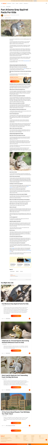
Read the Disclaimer (13, 279)
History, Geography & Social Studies (10, 425)
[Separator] (46, 440)
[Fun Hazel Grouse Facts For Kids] (13, 260)
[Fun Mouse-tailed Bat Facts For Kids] (27, 260)
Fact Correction (29, 279)
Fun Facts (13, 3)
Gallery (4, 35)
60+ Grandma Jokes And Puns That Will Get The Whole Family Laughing (22, 0)
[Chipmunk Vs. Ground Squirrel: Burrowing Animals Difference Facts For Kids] (16, 330)
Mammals (17, 271)
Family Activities (9, 3)
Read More (35, 0)
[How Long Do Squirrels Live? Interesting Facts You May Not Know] (16, 364)
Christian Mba (5, 344)
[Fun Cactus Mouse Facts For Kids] (20, 260)
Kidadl (1, 6)
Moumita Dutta (12, 275)
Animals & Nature (12, 271)
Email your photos (15, 81)
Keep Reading (17, 350)
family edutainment (25, 440)
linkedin (32, 440)
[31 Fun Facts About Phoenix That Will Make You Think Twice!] (16, 401)
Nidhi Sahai (4, 305)
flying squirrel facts (26, 60)
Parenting (17, 3)
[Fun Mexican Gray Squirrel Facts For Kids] (16, 293)
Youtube (32, 441)
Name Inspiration (26, 3)
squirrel (24, 68)
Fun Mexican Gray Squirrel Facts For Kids (15, 304)
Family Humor (20, 3)
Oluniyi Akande (5, 415)
